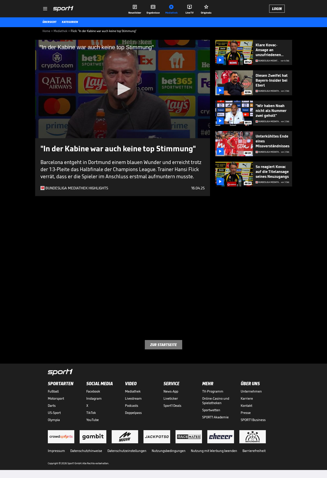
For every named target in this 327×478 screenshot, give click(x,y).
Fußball (53, 391)
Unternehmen (251, 391)
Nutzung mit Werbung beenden (214, 451)
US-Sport (54, 413)
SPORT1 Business (253, 420)
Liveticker (171, 398)
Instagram (94, 398)
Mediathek (133, 391)
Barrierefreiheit (254, 451)
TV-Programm (212, 391)
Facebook (93, 391)
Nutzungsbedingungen (169, 451)
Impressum (56, 451)
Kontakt (246, 405)
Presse (246, 413)
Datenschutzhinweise (86, 451)
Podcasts (131, 405)
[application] (122, 89)
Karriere (247, 398)
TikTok (91, 413)
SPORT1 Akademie (215, 417)
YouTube (92, 420)
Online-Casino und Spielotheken (215, 400)
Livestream (133, 398)
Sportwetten (211, 410)
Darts (52, 405)
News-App (171, 391)
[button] (122, 89)
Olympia (54, 420)
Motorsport (56, 398)
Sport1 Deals (172, 405)
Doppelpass (133, 413)
